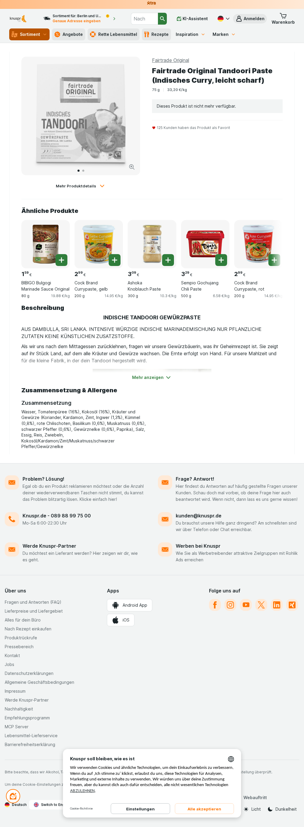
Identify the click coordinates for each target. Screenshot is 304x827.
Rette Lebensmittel (117, 34)
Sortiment (30, 34)
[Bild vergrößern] (132, 167)
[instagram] (230, 605)
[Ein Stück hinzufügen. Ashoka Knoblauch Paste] (168, 260)
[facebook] (215, 605)
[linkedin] (277, 605)
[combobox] (144, 19)
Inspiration (187, 34)
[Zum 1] (78, 171)
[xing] (292, 605)
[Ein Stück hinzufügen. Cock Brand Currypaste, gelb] (115, 260)
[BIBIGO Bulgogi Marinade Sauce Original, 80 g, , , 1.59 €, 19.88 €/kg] (45, 244)
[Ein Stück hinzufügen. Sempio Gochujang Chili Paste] (221, 260)
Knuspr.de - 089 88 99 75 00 (57, 516)
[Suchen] (162, 19)
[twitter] (261, 605)
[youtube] (246, 605)
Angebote (73, 34)
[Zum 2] (83, 171)
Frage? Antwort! (195, 479)
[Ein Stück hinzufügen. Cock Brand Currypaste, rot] (274, 260)
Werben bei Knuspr (198, 546)
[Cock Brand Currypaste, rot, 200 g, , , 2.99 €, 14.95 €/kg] (258, 244)
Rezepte (160, 34)
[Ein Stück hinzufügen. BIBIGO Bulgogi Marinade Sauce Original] (61, 260)
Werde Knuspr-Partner (49, 546)
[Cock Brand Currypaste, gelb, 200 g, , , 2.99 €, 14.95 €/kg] (99, 244)
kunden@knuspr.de (198, 516)
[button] (250, 18)
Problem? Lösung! (43, 479)
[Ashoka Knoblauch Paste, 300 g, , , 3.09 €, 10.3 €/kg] (152, 244)
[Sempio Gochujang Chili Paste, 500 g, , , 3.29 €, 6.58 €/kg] (205, 244)
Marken (221, 34)
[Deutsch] (223, 19)
